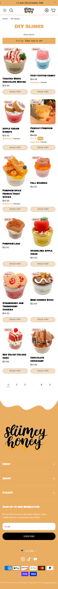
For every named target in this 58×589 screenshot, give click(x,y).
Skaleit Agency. (50, 582)
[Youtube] (35, 559)
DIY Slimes (15, 19)
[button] (4, 10)
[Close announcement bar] (55, 2)
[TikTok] (29, 559)
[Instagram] (23, 559)
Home (5, 19)
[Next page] (50, 384)
